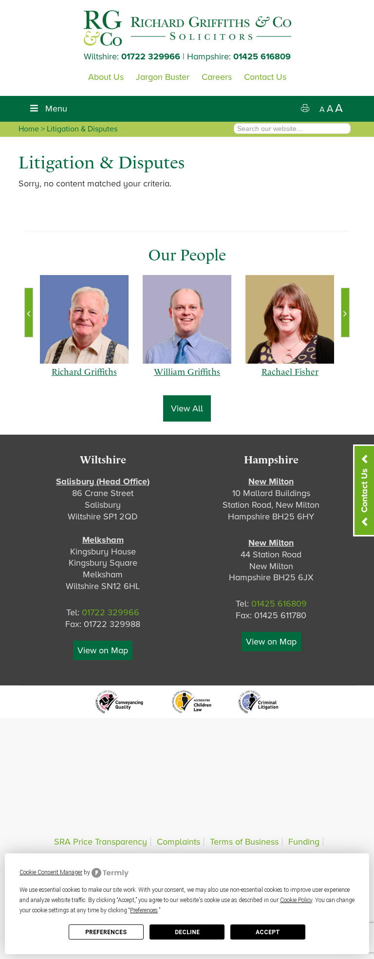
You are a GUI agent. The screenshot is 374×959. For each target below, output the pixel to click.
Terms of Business (244, 841)
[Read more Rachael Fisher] (289, 319)
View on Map (102, 650)
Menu (56, 108)
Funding (303, 841)
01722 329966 (150, 56)
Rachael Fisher (290, 381)
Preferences (106, 932)
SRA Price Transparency (100, 841)
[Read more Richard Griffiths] (84, 319)
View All (187, 408)
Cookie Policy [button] (296, 900)
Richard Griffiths (84, 381)
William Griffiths (187, 381)
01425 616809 (262, 56)
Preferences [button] (144, 910)
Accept (268, 932)
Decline (187, 932)
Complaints (178, 841)
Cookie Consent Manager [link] (50, 872)
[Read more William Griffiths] (187, 319)
